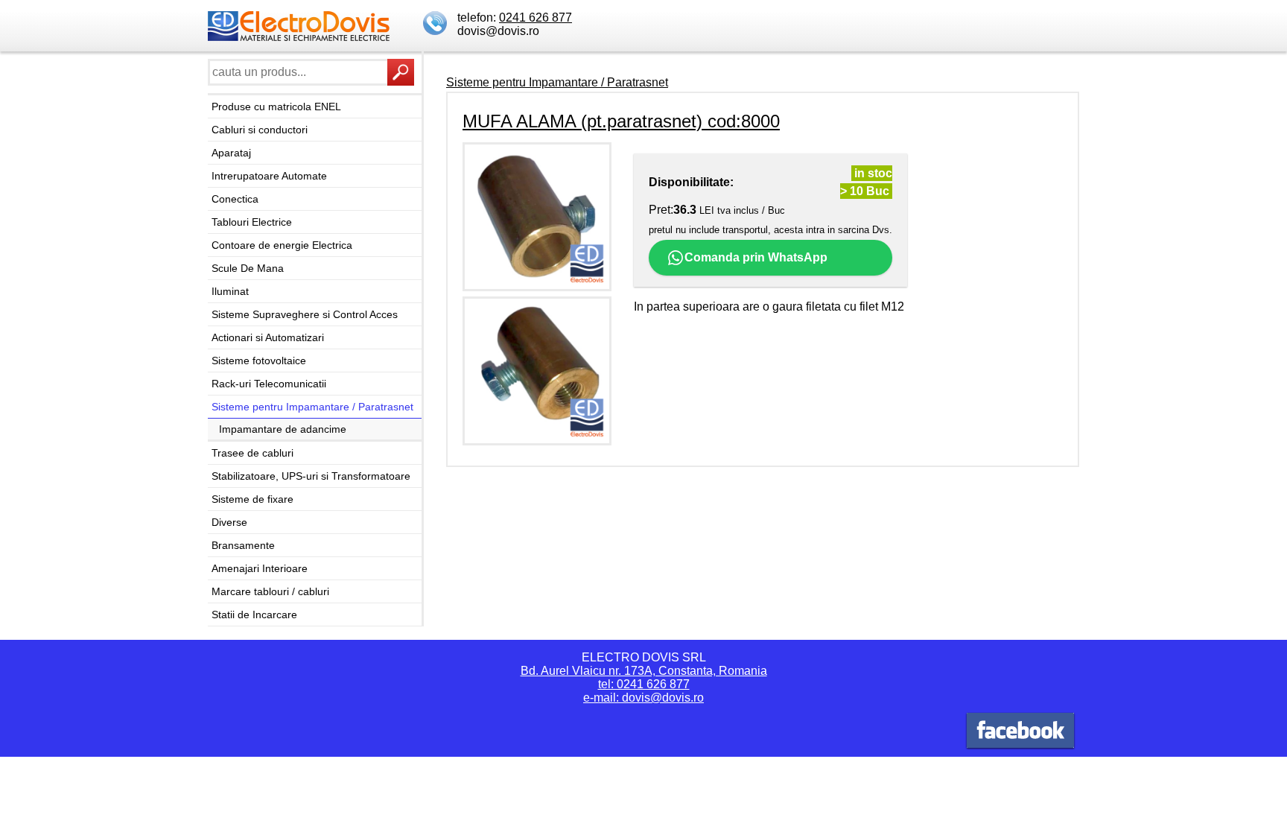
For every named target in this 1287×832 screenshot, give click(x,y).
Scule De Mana (248, 268)
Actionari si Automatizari (268, 337)
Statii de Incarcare (254, 614)
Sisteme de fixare (252, 499)
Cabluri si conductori (260, 130)
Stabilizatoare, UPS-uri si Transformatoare (311, 476)
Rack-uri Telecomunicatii (269, 384)
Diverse (229, 522)
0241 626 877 (535, 17)
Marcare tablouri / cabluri (270, 591)
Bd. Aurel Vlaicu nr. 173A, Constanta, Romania (644, 670)
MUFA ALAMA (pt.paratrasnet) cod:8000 (621, 121)
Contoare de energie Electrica (282, 245)
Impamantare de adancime (282, 429)
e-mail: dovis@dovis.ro (643, 697)
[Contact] (436, 24)
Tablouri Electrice (252, 222)
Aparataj (231, 153)
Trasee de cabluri (252, 453)
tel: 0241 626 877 (644, 684)
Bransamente (243, 545)
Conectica (235, 199)
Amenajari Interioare (260, 568)
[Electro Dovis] (1020, 732)
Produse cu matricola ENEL (276, 106)
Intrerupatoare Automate (269, 176)
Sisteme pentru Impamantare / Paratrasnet (312, 407)
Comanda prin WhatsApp (755, 257)
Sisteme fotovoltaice (259, 360)
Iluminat (230, 291)
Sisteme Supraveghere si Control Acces (305, 314)
